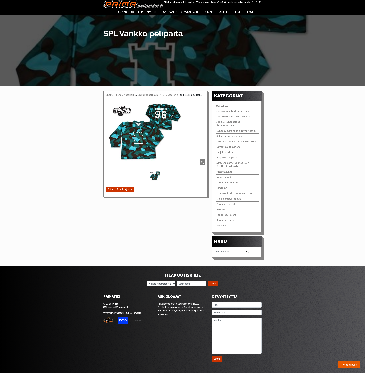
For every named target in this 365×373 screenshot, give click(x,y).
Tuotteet (119, 95)
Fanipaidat (222, 225)
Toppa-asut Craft (226, 215)
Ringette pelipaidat (227, 157)
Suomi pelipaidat (225, 220)
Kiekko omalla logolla (228, 198)
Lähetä (213, 283)
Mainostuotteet (219, 11)
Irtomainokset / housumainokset (234, 193)
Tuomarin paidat (225, 204)
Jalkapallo (148, 11)
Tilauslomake (202, 2)
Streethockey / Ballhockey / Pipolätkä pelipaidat (232, 165)
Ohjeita (167, 2)
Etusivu (109, 95)
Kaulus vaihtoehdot (227, 182)
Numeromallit (224, 177)
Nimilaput (221, 188)
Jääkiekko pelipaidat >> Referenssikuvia (158, 95)
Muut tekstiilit (248, 11)
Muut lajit (191, 11)
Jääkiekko (127, 11)
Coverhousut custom (228, 147)
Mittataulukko (224, 171)
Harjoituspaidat (225, 152)
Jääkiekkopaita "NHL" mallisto (233, 116)
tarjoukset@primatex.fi (241, 2)
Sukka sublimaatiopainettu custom (236, 130)
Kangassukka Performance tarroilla (236, 141)
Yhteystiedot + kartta (183, 2)
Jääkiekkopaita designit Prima (233, 111)
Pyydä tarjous (349, 364)
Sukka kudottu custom (229, 136)
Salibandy (170, 11)
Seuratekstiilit (224, 209)
